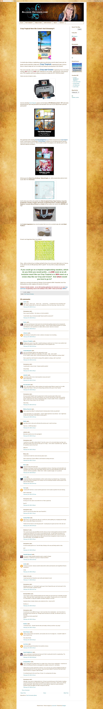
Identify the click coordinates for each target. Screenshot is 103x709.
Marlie (24, 421)
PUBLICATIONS (38, 22)
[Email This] (24, 292)
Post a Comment (25, 690)
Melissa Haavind (27, 409)
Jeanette (25, 375)
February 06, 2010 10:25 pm (29, 525)
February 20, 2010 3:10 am (29, 675)
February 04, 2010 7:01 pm (29, 460)
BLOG (21, 22)
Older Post (66, 693)
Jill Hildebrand (76, 85)
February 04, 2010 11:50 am (29, 416)
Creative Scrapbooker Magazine (76, 79)
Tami (24, 487)
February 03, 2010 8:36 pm (29, 389)
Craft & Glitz (75, 86)
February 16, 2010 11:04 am (29, 559)
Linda (24, 564)
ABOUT (55, 22)
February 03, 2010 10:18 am (29, 346)
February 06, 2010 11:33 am (29, 494)
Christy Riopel (76, 83)
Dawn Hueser (26, 631)
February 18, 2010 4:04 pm (29, 605)
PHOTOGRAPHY (29, 22)
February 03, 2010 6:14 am (29, 306)
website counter (75, 97)
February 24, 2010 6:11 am (29, 687)
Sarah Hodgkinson (27, 652)
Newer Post (23, 693)
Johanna (25, 333)
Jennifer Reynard (27, 554)
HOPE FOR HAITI (47, 22)
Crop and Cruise (76, 81)
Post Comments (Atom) (31, 695)
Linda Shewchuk (27, 350)
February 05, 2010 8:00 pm (29, 472)
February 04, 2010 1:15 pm (29, 427)
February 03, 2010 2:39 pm (29, 370)
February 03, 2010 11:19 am (29, 359)
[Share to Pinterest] (29, 292)
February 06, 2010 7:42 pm (29, 513)
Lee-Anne (25, 644)
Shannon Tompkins (28, 341)
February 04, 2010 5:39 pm (29, 449)
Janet (24, 301)
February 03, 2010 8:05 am (29, 317)
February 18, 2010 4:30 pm (29, 619)
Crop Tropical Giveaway (29, 294)
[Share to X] (26, 292)
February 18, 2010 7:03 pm (29, 627)
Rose (24, 464)
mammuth (54, 705)
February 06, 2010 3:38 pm (29, 505)
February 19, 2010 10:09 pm (29, 657)
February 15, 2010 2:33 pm (29, 539)
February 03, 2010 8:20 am (29, 328)
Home (44, 693)
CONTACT (61, 22)
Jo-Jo (24, 477)
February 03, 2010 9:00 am (29, 336)
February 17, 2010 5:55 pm (29, 579)
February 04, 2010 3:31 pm (29, 435)
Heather (25, 623)
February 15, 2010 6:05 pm (29, 550)
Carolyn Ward (26, 517)
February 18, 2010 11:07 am (29, 589)
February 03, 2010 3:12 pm (29, 380)
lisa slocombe (26, 384)
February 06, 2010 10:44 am (29, 483)
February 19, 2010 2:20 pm (29, 647)
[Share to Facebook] (28, 292)
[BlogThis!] (25, 292)
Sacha (24, 322)
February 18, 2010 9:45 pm (29, 639)
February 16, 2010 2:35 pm (29, 571)
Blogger (64, 705)
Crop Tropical (32, 102)
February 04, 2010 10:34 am (29, 404)
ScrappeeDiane (27, 661)
